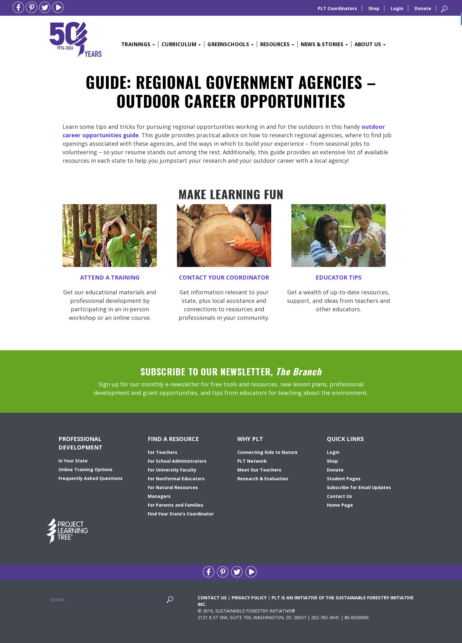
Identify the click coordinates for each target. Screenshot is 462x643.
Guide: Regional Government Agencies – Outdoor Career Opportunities (231, 91)
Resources (275, 44)
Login (397, 8)
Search (177, 601)
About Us (369, 44)
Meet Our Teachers (259, 470)
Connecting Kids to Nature (267, 452)
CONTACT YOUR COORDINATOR (224, 277)
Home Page (340, 505)
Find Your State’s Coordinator (181, 514)
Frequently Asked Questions (90, 478)
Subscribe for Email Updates (359, 487)
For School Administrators (177, 461)
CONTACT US (212, 598)
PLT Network (252, 461)
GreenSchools (228, 44)
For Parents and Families (175, 505)
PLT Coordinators (337, 8)
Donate (423, 8)
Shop (373, 8)
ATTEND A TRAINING (110, 277)
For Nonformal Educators (176, 479)
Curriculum (180, 44)
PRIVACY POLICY (249, 598)
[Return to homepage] (75, 38)
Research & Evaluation (262, 479)
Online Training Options (85, 469)
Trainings (136, 44)
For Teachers (162, 452)
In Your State (73, 461)
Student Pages (343, 479)
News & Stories (323, 44)
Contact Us (339, 496)
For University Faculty (172, 470)
